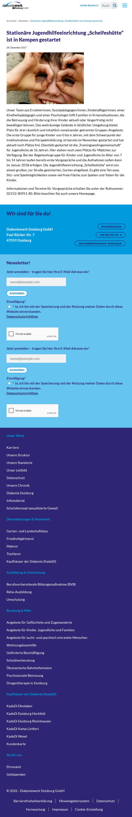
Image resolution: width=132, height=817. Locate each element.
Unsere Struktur (18, 455)
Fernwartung (35, 809)
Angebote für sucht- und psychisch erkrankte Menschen (47, 638)
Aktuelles (23, 20)
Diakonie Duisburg (20, 493)
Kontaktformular (111, 226)
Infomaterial (16, 501)
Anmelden (16, 293)
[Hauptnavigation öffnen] (125, 5)
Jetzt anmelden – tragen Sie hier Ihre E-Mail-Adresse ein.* (48, 272)
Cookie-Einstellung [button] (89, 809)
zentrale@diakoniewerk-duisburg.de (100, 243)
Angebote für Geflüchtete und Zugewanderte (39, 622)
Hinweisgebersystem (74, 801)
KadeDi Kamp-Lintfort (23, 729)
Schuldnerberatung (21, 660)
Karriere (13, 447)
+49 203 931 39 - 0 (111, 234)
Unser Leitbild (17, 470)
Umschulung (16, 599)
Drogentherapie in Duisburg (27, 683)
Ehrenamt (14, 767)
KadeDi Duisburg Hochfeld (26, 713)
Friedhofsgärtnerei (20, 539)
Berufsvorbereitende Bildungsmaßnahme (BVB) (41, 584)
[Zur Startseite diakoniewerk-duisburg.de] (15, 5)
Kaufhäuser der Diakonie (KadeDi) (31, 561)
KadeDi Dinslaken (19, 706)
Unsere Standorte (19, 463)
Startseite (11, 20)
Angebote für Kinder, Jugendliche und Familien (41, 630)
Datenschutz (16, 478)
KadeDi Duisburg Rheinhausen (29, 721)
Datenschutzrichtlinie (22, 316)
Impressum (60, 809)
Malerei (12, 546)
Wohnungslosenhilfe (21, 645)
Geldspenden (16, 774)
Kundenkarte (16, 744)
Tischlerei (14, 554)
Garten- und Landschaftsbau (27, 531)
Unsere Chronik (18, 485)
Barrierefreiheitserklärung (33, 801)
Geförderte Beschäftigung (25, 653)
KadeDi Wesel (17, 736)
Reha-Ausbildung (19, 592)
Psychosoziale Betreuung (25, 675)
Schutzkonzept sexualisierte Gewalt (32, 508)
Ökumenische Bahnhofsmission (29, 668)
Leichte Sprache (88, 5)
